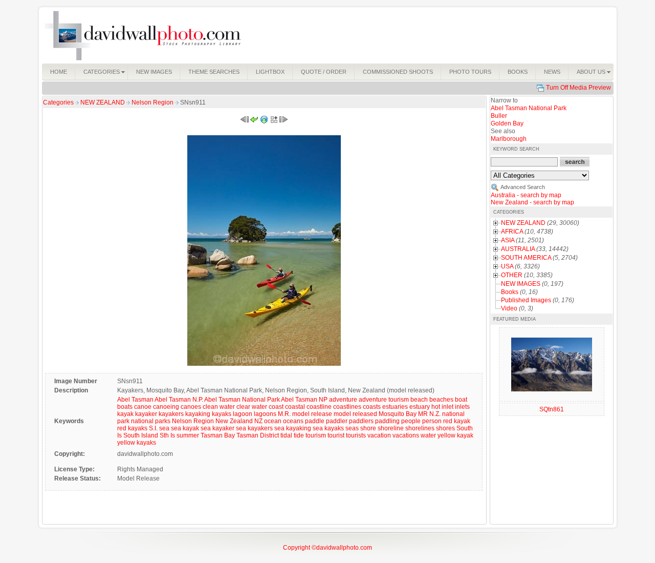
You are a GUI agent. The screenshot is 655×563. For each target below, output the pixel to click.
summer (188, 435)
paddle (314, 421)
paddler (336, 421)
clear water (251, 406)
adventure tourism (384, 399)
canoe (142, 406)
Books (509, 292)
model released (355, 414)
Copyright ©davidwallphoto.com (327, 547)
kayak (125, 414)
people (411, 421)
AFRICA (512, 231)
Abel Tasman (135, 399)
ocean (272, 421)
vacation (379, 435)
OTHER (511, 275)
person (432, 421)
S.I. (153, 428)
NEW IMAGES (520, 283)
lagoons (265, 414)
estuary (419, 406)
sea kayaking (292, 428)
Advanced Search (522, 187)
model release (312, 414)
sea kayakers (254, 428)
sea (164, 428)
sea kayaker (217, 428)
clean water (219, 406)
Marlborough (509, 138)
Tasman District (257, 435)
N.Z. (435, 414)
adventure (343, 399)
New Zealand (234, 421)
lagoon (242, 414)
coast (276, 406)
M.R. (284, 414)
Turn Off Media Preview (578, 87)
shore (368, 428)
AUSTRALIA (518, 249)
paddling (387, 421)
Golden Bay (507, 123)
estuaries (395, 406)
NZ (258, 421)
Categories (58, 102)
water (428, 435)
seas (352, 428)
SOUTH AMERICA (526, 257)
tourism (315, 435)
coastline (319, 406)
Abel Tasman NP (304, 399)
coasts (372, 406)
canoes (191, 406)
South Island (140, 435)
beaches (441, 399)
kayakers (171, 414)
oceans (293, 421)
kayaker (146, 414)
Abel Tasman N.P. (179, 399)
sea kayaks (328, 428)
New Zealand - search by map (532, 202)
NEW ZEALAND (103, 102)
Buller (499, 115)
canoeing (166, 406)
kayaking (197, 414)
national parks (150, 421)
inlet (447, 406)
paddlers (361, 421)
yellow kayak (455, 435)
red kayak (456, 421)
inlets (462, 406)
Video (509, 308)
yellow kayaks (136, 442)
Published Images (526, 300)
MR (423, 414)
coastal (295, 406)
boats (125, 406)
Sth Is (167, 435)
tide (299, 435)
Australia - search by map (526, 195)
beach (419, 399)
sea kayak (185, 428)
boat (461, 399)
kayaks (221, 414)
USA (507, 266)
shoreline (391, 428)
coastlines (347, 406)
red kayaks (132, 428)
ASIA (507, 240)
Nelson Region (153, 102)
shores (445, 428)
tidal (286, 435)
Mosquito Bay (398, 414)
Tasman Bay (218, 435)
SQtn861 (551, 409)
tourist (336, 435)
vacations (405, 435)
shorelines (419, 428)
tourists (356, 435)
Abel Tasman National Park (242, 399)
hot (435, 406)
